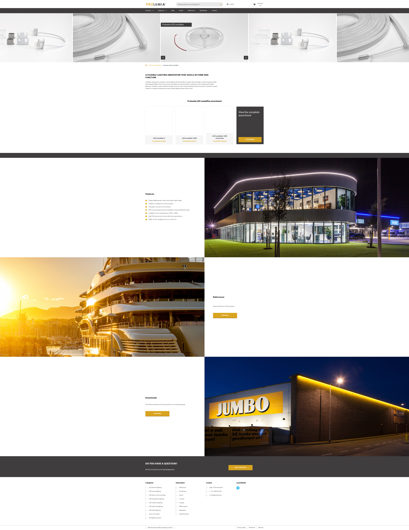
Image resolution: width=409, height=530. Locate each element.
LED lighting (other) (155, 518)
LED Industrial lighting (156, 506)
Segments (161, 10)
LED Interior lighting (155, 487)
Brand (181, 10)
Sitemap (260, 527)
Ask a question (240, 467)
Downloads (203, 10)
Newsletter (182, 510)
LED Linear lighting (155, 65)
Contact (214, 10)
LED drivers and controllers (157, 495)
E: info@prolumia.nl (216, 495)
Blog (172, 10)
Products (148, 10)
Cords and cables (154, 514)
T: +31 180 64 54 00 (215, 491)
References (191, 10)
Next (246, 58)
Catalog (181, 503)
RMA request (183, 506)
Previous (163, 58)
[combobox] (199, 4)
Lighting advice (184, 514)
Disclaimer (252, 527)
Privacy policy (241, 527)
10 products (250, 139)
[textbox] (199, 4)
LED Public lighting (155, 510)
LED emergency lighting (156, 499)
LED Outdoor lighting (155, 503)
